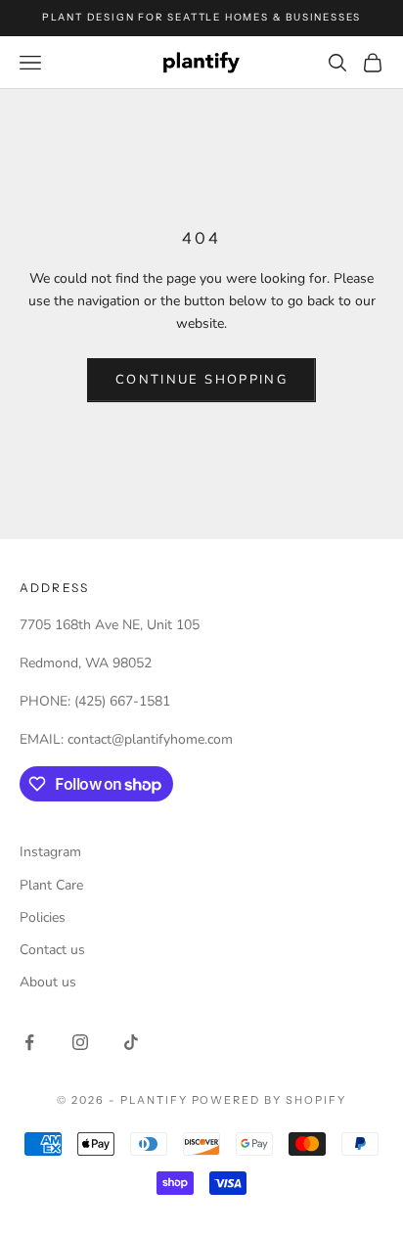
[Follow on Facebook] (29, 1042)
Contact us (52, 949)
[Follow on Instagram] (80, 1042)
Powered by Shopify (269, 1100)
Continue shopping (201, 379)
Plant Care (51, 885)
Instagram (50, 852)
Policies (43, 917)
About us (48, 982)
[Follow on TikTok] (131, 1042)
